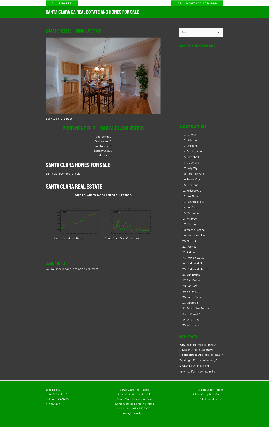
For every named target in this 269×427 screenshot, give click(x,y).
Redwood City (195, 263)
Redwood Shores (197, 269)
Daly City (192, 168)
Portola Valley (195, 257)
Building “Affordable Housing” (198, 360)
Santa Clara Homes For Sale (78, 165)
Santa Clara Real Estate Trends (103, 195)
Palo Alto (192, 252)
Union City (193, 319)
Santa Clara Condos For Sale (63, 173)
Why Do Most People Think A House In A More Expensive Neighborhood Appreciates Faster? (201, 349)
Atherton (192, 134)
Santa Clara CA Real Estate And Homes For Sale (92, 12)
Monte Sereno (196, 229)
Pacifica (191, 246)
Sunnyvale (193, 314)
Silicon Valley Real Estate (207, 394)
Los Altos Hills (195, 201)
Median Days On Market (194, 366)
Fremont (192, 185)
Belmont (192, 140)
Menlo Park (194, 213)
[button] (62, 3)
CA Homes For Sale (211, 399)
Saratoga (192, 302)
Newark (192, 241)
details (103, 155)
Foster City (193, 179)
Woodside (193, 325)
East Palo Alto (195, 173)
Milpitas (191, 224)
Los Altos (192, 196)
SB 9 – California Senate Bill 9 (197, 371)
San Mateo (193, 291)
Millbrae (192, 218)
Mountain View (196, 235)
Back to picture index (59, 118)
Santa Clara (194, 297)
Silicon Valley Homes (210, 389)
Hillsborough (195, 190)
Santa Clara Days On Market (122, 238)
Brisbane (192, 145)
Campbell (193, 157)
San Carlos (193, 280)
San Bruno (193, 274)
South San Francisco (199, 308)
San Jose (192, 286)
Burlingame (194, 151)
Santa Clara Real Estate (74, 186)
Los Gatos (193, 207)
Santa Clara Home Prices (68, 238)
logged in (68, 269)
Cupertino (193, 162)
